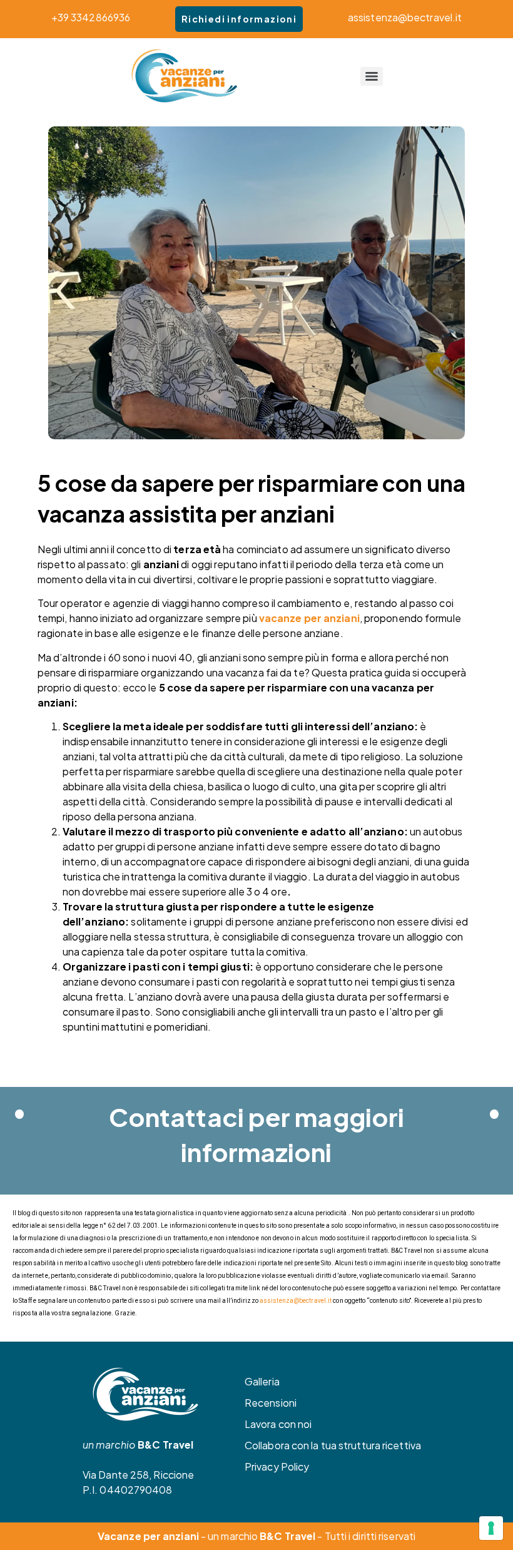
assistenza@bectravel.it (405, 17)
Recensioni (271, 1402)
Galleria (262, 1381)
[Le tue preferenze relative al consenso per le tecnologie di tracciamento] (491, 1528)
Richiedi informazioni (239, 18)
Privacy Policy (277, 1466)
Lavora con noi (278, 1423)
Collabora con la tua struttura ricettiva (333, 1445)
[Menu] (371, 76)
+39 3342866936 (90, 17)
